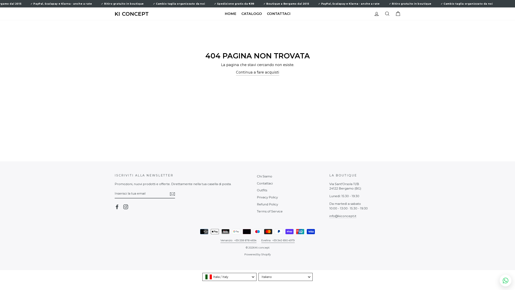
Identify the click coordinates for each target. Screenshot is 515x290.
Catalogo (251, 14)
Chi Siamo (264, 176)
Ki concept (132, 14)
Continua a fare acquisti (257, 72)
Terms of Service (270, 211)
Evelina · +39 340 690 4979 (278, 240)
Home (230, 14)
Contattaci (278, 14)
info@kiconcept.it (342, 216)
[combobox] (229, 277)
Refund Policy (267, 204)
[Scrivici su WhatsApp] (505, 280)
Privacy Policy (267, 197)
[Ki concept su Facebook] (117, 206)
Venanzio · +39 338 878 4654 (238, 240)
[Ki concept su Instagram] (125, 206)
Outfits (262, 190)
